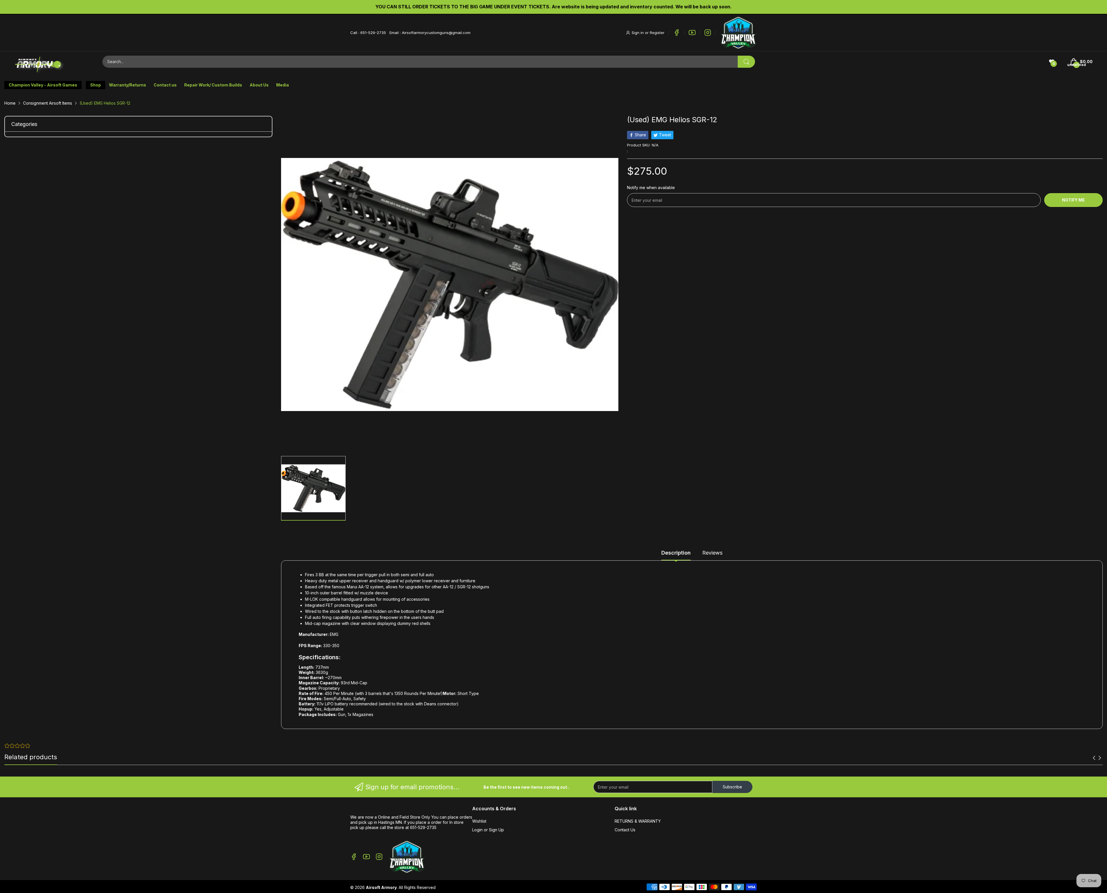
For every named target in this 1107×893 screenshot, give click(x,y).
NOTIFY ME (1073, 199)
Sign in (638, 32)
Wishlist (479, 821)
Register (657, 32)
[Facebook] (676, 32)
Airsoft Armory (381, 887)
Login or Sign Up (488, 829)
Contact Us (625, 829)
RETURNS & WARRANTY (638, 821)
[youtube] (692, 32)
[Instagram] (707, 32)
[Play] (738, 32)
